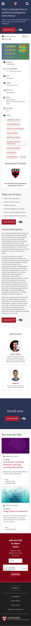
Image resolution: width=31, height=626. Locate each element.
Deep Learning (12, 133)
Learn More (7, 30)
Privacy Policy (15, 601)
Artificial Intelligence (15, 128)
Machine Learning (13, 137)
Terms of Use (15, 605)
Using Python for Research (15, 511)
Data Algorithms (13, 124)
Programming (12, 157)
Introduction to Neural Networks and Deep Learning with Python (13, 464)
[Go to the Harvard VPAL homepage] (15, 619)
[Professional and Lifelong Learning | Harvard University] (15, 3)
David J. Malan (15, 354)
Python (23, 157)
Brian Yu (15, 383)
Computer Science (12, 85)
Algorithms (11, 152)
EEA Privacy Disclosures (15, 609)
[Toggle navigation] (3, 3)
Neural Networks (13, 148)
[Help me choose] (10, 39)
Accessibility (15, 596)
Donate (15, 588)
